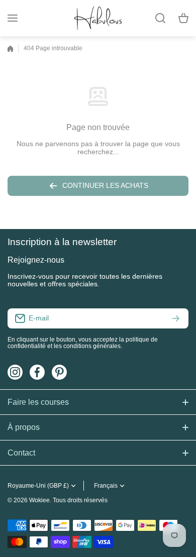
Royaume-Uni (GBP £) (38, 485)
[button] (183, 18)
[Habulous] (98, 18)
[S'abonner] (175, 318)
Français (106, 485)
